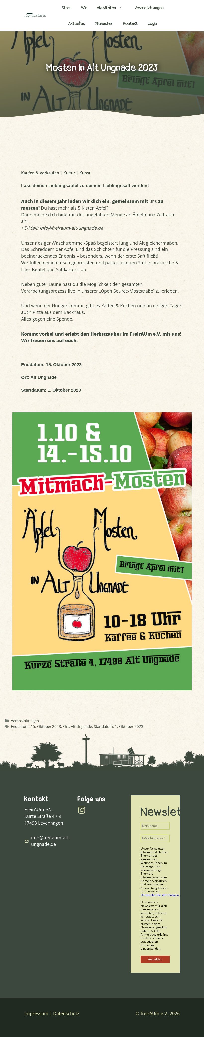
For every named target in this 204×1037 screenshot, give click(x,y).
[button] (121, 7)
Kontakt (130, 23)
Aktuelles (76, 23)
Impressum (36, 1013)
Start (66, 8)
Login (152, 23)
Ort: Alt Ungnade (77, 726)
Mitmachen (104, 23)
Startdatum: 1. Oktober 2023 (118, 726)
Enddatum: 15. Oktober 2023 (36, 726)
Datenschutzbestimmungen (160, 895)
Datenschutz (66, 1013)
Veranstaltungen (149, 8)
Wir (84, 8)
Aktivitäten (106, 8)
